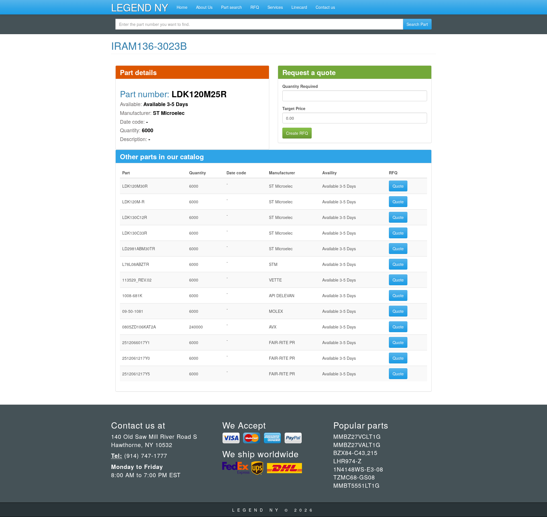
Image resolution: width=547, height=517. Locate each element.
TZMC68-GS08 (354, 477)
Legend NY (139, 7)
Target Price (293, 108)
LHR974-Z (347, 461)
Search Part (417, 24)
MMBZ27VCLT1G (357, 436)
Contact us (325, 7)
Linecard (299, 7)
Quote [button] (398, 186)
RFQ (254, 7)
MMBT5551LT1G (356, 485)
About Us (204, 7)
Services (275, 7)
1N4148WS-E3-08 (358, 469)
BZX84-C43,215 (355, 452)
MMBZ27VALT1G (357, 445)
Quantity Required (300, 86)
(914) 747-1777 (144, 455)
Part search (231, 7)
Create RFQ (297, 133)
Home (182, 7)
